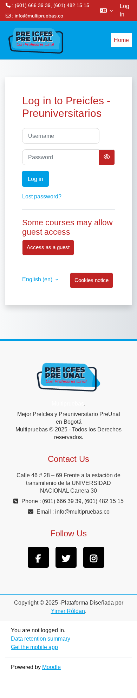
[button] (106, 10)
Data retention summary (40, 639)
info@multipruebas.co (39, 16)
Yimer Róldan (68, 611)
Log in (124, 10)
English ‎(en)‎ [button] (38, 279)
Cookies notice (91, 280)
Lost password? (41, 196)
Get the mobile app (34, 647)
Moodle (51, 667)
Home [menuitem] (121, 40)
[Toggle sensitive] (107, 157)
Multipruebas (68, 404)
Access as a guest (48, 247)
